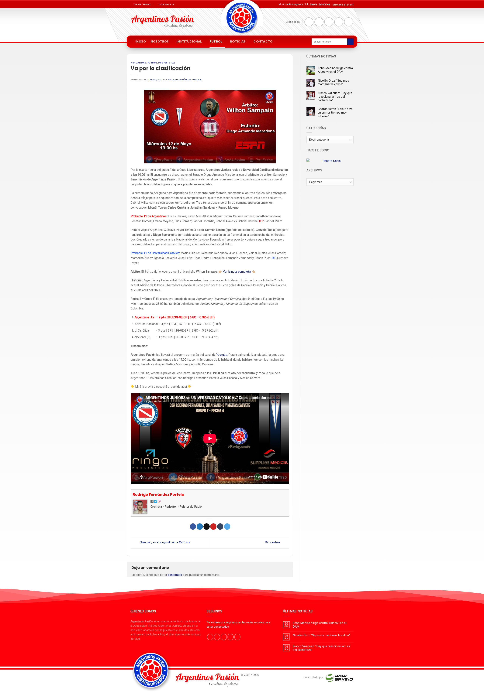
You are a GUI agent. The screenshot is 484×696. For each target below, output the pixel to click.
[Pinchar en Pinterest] (213, 526)
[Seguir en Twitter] (328, 21)
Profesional (166, 62)
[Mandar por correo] (206, 526)
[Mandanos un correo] (338, 21)
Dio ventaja (273, 542)
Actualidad (139, 62)
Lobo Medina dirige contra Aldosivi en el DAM (335, 69)
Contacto (263, 41)
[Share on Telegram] (227, 526)
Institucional (189, 41)
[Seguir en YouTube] (348, 21)
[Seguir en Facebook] (308, 21)
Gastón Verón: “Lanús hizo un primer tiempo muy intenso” (335, 112)
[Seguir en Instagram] (318, 21)
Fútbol (216, 41)
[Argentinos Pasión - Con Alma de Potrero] (242, 19)
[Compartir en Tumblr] (220, 526)
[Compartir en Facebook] (193, 526)
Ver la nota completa (237, 271)
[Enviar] (350, 41)
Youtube (221, 355)
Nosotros (160, 41)
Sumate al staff (343, 4)
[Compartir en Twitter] (200, 526)
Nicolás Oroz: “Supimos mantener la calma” (333, 82)
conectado (175, 575)
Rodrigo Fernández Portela (184, 79)
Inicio (140, 41)
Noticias (238, 41)
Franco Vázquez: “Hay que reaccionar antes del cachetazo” (335, 96)
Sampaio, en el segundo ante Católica (164, 542)
